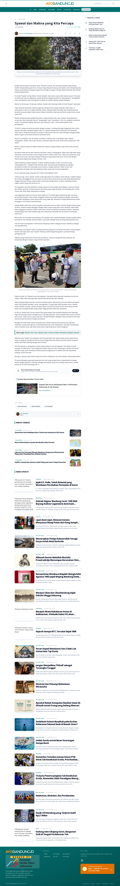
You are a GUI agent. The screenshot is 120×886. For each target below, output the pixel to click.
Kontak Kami (105, 883)
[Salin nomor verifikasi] (111, 870)
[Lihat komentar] (79, 33)
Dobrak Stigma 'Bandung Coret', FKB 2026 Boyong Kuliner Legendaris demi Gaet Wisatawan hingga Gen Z (56, 502)
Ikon (37, 828)
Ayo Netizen (67, 9)
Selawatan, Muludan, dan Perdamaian (55, 795)
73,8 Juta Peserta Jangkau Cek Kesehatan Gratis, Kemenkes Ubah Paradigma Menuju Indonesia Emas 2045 (57, 777)
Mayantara (42, 9)
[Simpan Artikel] (70, 33)
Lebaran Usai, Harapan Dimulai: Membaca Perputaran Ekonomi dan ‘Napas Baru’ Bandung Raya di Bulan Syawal (39, 453)
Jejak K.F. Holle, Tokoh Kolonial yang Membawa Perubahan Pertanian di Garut (57, 483)
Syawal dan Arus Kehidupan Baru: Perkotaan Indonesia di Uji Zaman (58, 385)
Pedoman (112, 883)
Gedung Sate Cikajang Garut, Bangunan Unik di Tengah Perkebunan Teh (56, 833)
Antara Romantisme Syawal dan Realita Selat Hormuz (34, 442)
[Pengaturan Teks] (65, 33)
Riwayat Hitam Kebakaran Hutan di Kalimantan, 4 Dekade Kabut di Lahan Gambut (55, 613)
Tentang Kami (86, 883)
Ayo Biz (59, 9)
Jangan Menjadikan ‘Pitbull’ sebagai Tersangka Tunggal (54, 666)
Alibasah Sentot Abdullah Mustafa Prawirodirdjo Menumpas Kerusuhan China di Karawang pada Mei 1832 (58, 558)
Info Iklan (98, 883)
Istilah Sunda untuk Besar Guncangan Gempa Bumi (55, 741)
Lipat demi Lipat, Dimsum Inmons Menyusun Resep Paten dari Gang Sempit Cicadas (57, 521)
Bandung (39, 498)
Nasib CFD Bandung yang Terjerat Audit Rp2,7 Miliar (56, 814)
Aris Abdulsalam (29, 33)
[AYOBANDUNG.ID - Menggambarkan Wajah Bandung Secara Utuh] (23, 851)
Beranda (38, 753)
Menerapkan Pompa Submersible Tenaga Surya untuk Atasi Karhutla (56, 540)
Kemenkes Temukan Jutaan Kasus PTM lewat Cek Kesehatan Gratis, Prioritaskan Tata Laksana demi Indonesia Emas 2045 (56, 758)
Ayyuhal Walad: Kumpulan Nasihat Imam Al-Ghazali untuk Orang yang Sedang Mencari (58, 704)
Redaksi (93, 883)
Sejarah (38, 479)
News (35, 9)
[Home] (30, 9)
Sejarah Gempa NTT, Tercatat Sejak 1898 (56, 631)
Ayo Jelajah (51, 9)
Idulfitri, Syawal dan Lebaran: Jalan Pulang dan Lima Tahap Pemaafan (40, 462)
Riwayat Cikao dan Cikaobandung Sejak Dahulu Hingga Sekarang (55, 594)
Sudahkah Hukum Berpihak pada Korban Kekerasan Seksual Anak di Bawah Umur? (57, 723)
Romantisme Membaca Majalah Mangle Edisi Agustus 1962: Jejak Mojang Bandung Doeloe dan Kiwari (58, 575)
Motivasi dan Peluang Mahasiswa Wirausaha (53, 685)
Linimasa (39, 608)
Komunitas (76, 9)
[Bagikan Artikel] (74, 33)
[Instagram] (6, 3)
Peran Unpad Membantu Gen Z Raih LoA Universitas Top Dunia (56, 650)
